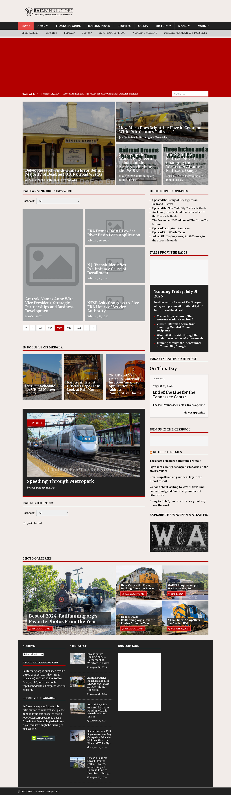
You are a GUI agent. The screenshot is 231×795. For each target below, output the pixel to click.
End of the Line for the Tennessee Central (174, 394)
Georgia (87, 33)
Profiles (124, 25)
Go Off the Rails (167, 452)
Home (26, 25)
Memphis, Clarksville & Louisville (185, 33)
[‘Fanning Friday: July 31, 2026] (179, 282)
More (202, 25)
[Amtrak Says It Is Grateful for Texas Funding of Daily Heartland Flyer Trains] (77, 708)
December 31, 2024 (41, 629)
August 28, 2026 (98, 667)
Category (28, 201)
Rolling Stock (99, 25)
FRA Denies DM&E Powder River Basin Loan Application (113, 233)
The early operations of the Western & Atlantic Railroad (175, 318)
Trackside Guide (68, 25)
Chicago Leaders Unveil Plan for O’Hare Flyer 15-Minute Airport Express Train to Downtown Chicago (98, 766)
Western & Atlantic (144, 33)
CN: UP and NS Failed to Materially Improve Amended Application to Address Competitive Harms (125, 384)
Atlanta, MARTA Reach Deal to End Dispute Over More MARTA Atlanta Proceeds (98, 684)
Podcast (69, 33)
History (162, 25)
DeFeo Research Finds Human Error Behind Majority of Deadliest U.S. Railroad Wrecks (64, 172)
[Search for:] (190, 93)
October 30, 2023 (180, 629)
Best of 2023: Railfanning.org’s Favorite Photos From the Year (138, 620)
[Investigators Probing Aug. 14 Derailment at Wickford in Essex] (77, 658)
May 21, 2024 (177, 594)
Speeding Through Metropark (60, 481)
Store (182, 25)
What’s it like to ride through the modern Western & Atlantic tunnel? (180, 337)
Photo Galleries (37, 558)
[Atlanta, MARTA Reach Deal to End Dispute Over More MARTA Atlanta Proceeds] (77, 681)
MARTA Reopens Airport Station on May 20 (183, 587)
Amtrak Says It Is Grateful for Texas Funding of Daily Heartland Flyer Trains (98, 710)
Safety (143, 25)
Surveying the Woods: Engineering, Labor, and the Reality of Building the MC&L (138, 162)
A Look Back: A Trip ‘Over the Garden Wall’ (183, 621)
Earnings (51, 33)
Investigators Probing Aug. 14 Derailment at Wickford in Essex (98, 659)
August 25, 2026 (98, 720)
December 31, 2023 (134, 629)
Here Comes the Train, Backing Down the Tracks (138, 587)
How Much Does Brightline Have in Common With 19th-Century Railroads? (160, 130)
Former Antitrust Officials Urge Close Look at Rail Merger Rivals (83, 387)
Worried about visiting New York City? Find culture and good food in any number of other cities (177, 491)
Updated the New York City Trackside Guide (179, 208)
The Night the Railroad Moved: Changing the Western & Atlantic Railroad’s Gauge (183, 162)
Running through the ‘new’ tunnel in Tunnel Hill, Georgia (179, 344)
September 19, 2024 (134, 594)
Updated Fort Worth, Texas (168, 232)
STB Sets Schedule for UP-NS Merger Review (40, 389)
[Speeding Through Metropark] (83, 445)
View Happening (194, 412)
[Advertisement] (115, 63)
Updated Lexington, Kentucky (171, 228)
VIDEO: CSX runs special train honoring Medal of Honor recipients (176, 327)
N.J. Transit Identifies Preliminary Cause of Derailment (106, 269)
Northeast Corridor (112, 33)
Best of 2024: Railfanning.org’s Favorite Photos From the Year (63, 618)
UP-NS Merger (30, 33)
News (41, 25)
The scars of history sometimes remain (175, 460)
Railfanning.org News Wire (61, 179)
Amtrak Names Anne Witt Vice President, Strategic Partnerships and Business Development (49, 305)
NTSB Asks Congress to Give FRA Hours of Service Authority (113, 307)
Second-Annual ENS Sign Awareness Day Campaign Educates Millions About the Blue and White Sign (99, 737)
